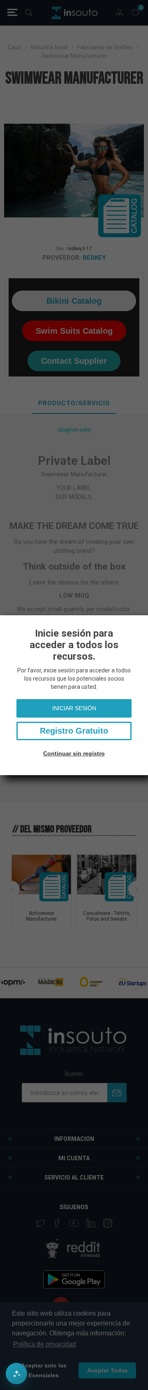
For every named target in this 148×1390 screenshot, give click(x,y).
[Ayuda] (16, 1373)
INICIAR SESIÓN (74, 708)
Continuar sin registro (74, 753)
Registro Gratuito (74, 730)
